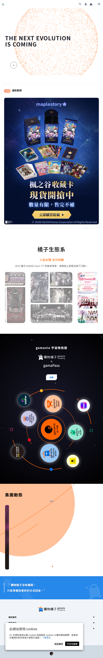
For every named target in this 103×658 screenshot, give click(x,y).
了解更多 (46, 637)
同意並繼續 (72, 643)
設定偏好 (58, 643)
